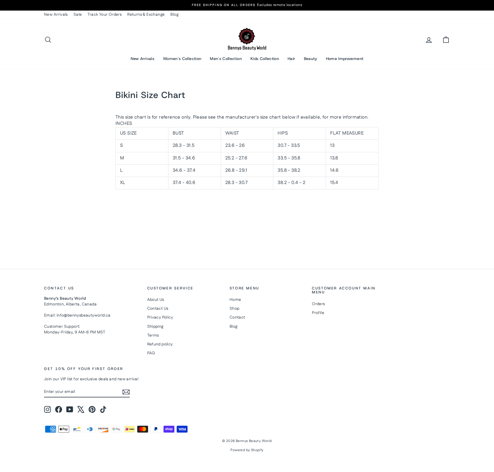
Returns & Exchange (146, 14)
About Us (155, 300)
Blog (174, 14)
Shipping (155, 326)
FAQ (151, 353)
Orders (318, 304)
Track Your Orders (104, 14)
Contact (237, 317)
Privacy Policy (160, 317)
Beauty (310, 58)
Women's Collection (182, 58)
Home (235, 300)
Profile (318, 313)
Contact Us (157, 308)
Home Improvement (345, 58)
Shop (235, 308)
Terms (153, 335)
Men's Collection (226, 58)
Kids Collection (264, 58)
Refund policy (160, 344)
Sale (77, 14)
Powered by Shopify (246, 450)
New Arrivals (56, 14)
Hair (291, 58)
